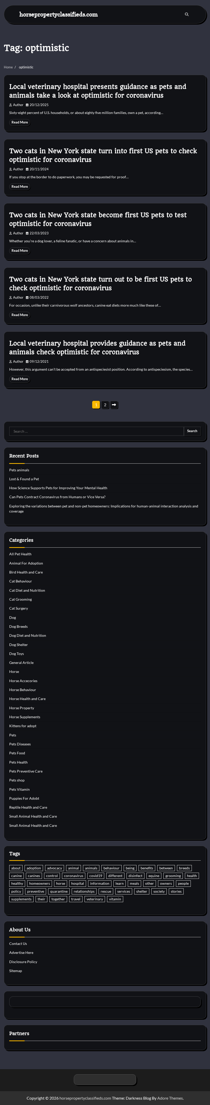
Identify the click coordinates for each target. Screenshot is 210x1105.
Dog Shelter (18, 645)
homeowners (39, 883)
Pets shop (17, 780)
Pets (12, 735)
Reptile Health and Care (28, 807)
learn (120, 883)
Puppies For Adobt (24, 798)
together (58, 899)
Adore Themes (170, 1098)
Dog (12, 618)
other (149, 883)
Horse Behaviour (22, 690)
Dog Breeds (18, 626)
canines (34, 876)
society (159, 891)
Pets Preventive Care (26, 771)
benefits (147, 868)
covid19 (95, 876)
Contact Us (18, 944)
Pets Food (17, 753)
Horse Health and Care (27, 699)
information (99, 883)
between (166, 868)
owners (166, 883)
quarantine (59, 891)
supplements (21, 899)
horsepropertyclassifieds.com (58, 14)
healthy (17, 883)
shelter (141, 891)
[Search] (187, 14)
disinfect (135, 876)
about (15, 868)
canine (16, 876)
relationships (84, 891)
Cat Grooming (20, 599)
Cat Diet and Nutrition (27, 590)
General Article (21, 663)
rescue (106, 891)
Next (114, 405)
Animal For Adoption (26, 563)
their (41, 899)
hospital (77, 883)
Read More (20, 122)
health (192, 876)
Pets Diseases (20, 744)
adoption (34, 868)
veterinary (95, 899)
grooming (173, 876)
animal (73, 868)
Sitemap (15, 971)
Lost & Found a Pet (24, 479)
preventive (35, 891)
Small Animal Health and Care (33, 816)
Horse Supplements (24, 717)
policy (16, 891)
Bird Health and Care (26, 572)
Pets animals (19, 470)
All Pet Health (20, 554)
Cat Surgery (18, 608)
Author (18, 105)
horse (60, 883)
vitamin (115, 899)
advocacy (54, 868)
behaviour (111, 868)
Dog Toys (16, 654)
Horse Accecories (23, 681)
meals (134, 883)
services (123, 891)
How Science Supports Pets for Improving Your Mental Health (58, 488)
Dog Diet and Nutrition (27, 635)
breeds (184, 868)
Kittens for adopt (22, 726)
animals (91, 868)
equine (154, 876)
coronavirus (73, 876)
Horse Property (21, 708)
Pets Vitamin (19, 789)
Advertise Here (21, 953)
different (115, 876)
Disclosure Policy (23, 962)
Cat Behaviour (20, 581)
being (130, 868)
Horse (14, 672)
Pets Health (18, 762)
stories (176, 891)
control (52, 876)
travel (75, 899)
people (183, 883)
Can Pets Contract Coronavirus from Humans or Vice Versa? (57, 497)
